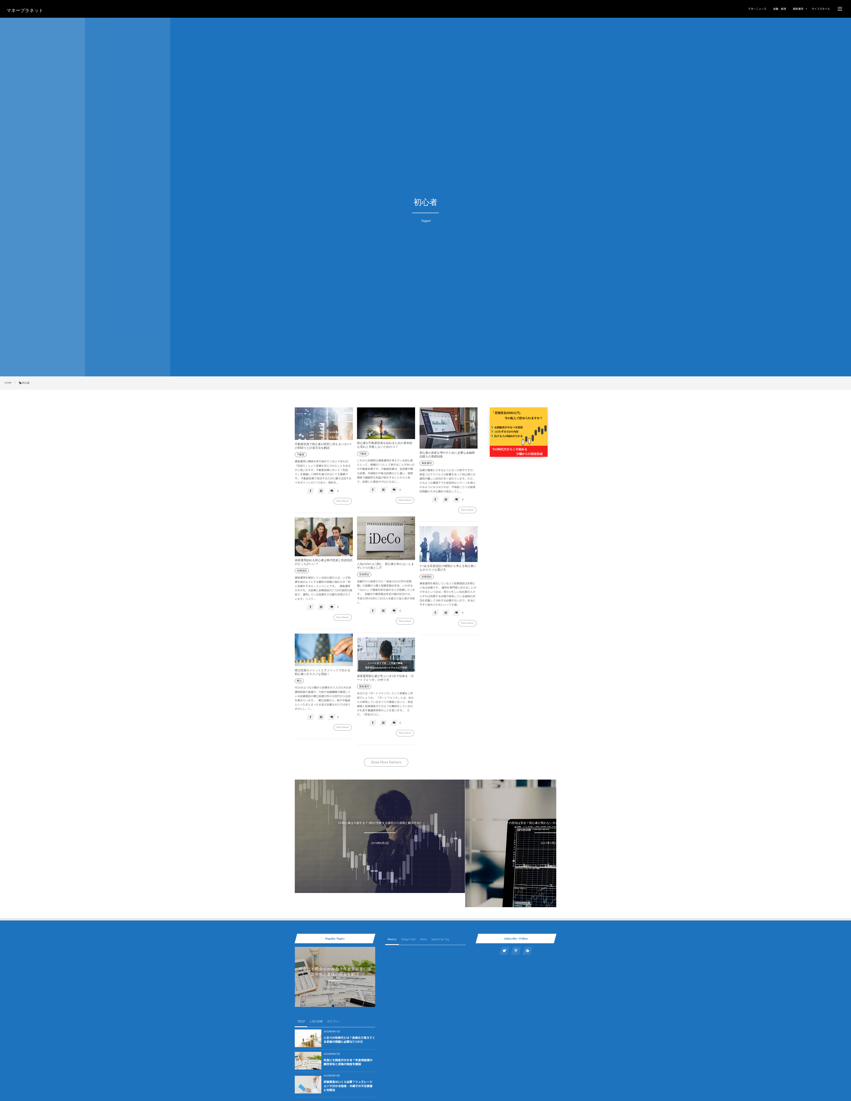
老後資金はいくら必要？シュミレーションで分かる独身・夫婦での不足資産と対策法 (348, 1086)
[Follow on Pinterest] (516, 951)
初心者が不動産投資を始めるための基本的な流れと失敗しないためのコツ (384, 444)
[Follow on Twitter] (504, 951)
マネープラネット (25, 10)
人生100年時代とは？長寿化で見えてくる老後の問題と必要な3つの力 (349, 1040)
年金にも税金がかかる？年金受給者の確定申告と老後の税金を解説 (348, 1062)
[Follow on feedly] (527, 951)
